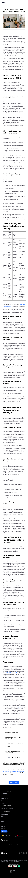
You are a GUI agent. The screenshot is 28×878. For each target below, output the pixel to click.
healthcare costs (19, 707)
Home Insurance (20, 771)
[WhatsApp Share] (17, 757)
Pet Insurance (6, 772)
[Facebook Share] (12, 757)
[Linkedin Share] (15, 757)
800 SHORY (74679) (14, 846)
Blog (9, 6)
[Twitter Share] (13, 757)
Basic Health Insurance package (12, 672)
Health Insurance (5, 6)
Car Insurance (6, 771)
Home (2, 6)
